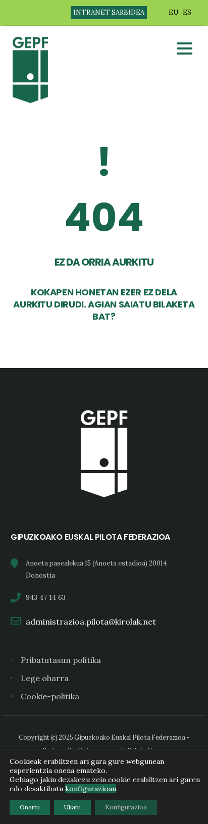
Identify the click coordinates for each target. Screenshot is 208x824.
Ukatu (72, 807)
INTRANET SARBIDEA (108, 12)
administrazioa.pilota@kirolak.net (91, 621)
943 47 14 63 (46, 597)
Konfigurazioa (126, 807)
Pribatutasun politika (61, 660)
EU (173, 12)
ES (187, 12)
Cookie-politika (50, 696)
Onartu (30, 807)
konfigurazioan (90, 788)
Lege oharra (45, 678)
